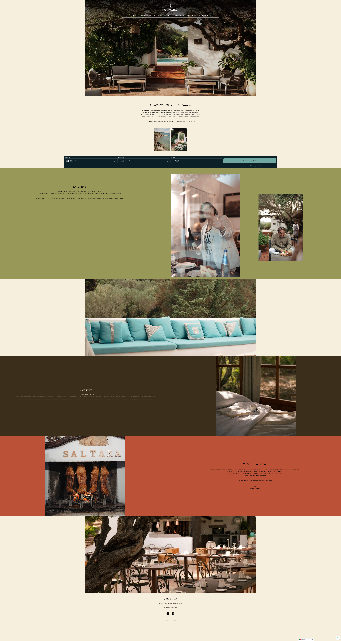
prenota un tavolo (255, 488)
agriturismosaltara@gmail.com (170, 603)
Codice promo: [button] (255, 166)
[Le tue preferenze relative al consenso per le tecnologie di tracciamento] (338, 638)
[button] (91, 160)
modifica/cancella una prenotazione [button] (268, 166)
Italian (303, 639)
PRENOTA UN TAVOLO (170, 607)
